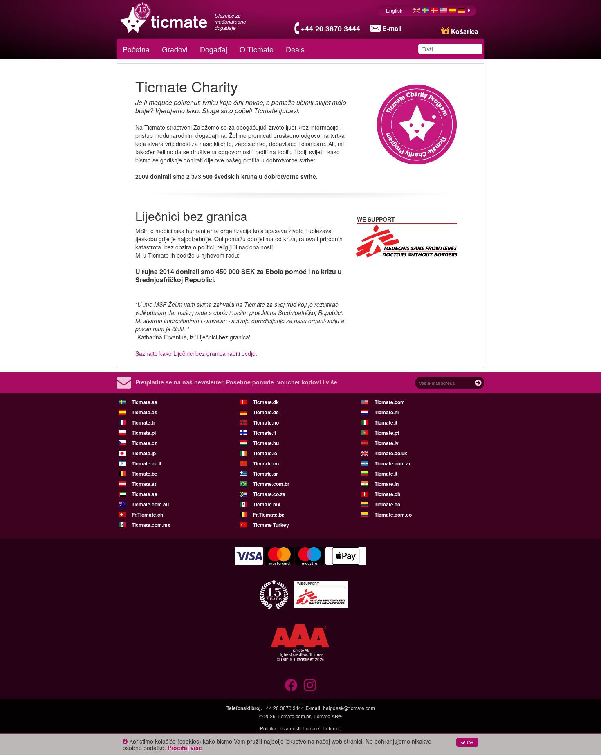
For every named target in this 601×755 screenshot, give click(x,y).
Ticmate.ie (265, 453)
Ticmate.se (144, 402)
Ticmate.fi (264, 432)
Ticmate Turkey (271, 524)
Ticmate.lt (386, 473)
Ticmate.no (266, 422)
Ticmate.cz (144, 443)
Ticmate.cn (266, 463)
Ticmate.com (390, 402)
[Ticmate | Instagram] (310, 685)
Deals (295, 49)
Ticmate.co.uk (391, 453)
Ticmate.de (266, 412)
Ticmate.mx (266, 504)
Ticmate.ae (144, 494)
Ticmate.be (144, 473)
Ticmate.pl (144, 432)
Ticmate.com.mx (151, 524)
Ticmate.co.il (146, 463)
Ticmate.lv (387, 443)
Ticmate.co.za (269, 494)
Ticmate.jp (144, 453)
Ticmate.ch (387, 494)
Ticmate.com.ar (393, 463)
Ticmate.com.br (271, 484)
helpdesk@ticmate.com (349, 707)
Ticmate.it (386, 422)
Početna (136, 49)
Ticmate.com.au (150, 504)
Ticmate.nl (387, 412)
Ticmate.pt (387, 432)
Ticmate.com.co (393, 514)
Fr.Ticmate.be (269, 514)
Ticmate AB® (327, 715)
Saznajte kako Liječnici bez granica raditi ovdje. (196, 353)
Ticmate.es (144, 412)
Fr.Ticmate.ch (147, 514)
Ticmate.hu (266, 443)
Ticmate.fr (143, 422)
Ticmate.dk (266, 402)
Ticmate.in (387, 484)
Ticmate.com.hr (293, 715)
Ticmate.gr (265, 473)
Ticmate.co (387, 504)
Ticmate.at (144, 484)
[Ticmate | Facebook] (291, 685)
